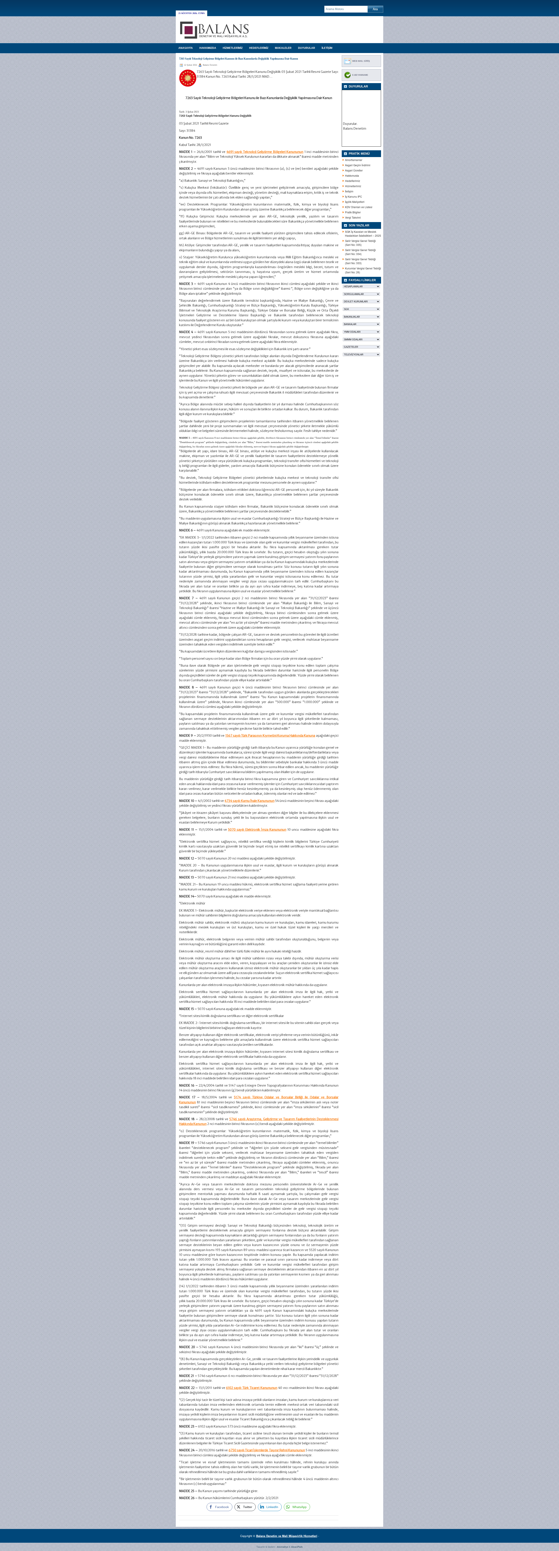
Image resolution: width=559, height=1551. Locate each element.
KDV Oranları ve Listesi (358, 207)
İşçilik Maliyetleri (354, 202)
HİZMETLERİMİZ (233, 48)
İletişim (349, 191)
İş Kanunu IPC (353, 196)
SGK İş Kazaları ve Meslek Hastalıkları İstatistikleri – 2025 (363, 233)
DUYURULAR (306, 48)
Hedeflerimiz (352, 181)
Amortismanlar (353, 160)
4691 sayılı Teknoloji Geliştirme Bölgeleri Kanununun (264, 152)
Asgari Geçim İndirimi (357, 165)
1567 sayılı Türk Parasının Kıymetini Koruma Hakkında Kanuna (270, 736)
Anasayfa (185, 48)
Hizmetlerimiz (353, 186)
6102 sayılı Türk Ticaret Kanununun (251, 1388)
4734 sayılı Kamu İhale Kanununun (249, 801)
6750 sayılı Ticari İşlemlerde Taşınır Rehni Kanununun (267, 1450)
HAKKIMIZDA (207, 48)
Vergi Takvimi (353, 217)
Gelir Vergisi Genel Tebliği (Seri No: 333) (360, 261)
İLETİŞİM (327, 48)
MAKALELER (283, 48)
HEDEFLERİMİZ (258, 48)
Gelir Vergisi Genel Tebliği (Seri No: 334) (360, 252)
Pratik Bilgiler (353, 212)
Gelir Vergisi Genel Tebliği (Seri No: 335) (360, 243)
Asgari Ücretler (354, 170)
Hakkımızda (352, 175)
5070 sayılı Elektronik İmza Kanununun (257, 830)
